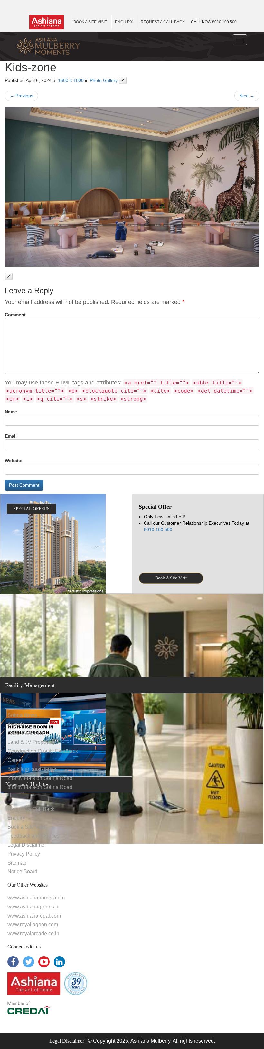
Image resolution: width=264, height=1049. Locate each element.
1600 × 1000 (71, 80)
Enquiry (16, 818)
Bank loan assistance (31, 769)
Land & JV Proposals (31, 742)
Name (11, 411)
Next (246, 95)
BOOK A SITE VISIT (90, 22)
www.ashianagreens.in (33, 906)
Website (14, 460)
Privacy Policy (23, 854)
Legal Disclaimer (26, 845)
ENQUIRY (124, 22)
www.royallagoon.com (32, 924)
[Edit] (123, 80)
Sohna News (22, 715)
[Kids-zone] (132, 187)
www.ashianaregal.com (34, 915)
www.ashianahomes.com (36, 897)
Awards (16, 724)
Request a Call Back (30, 809)
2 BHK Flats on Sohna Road (39, 778)
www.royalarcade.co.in (33, 933)
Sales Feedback (26, 733)
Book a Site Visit (26, 827)
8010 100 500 (214, 22)
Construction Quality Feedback (42, 751)
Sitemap (16, 863)
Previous (21, 95)
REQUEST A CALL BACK (163, 22)
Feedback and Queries (33, 836)
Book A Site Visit (171, 578)
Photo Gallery (104, 80)
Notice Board (22, 871)
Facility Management (30, 685)
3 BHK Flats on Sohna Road (39, 787)
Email (11, 436)
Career (15, 760)
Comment (15, 314)
